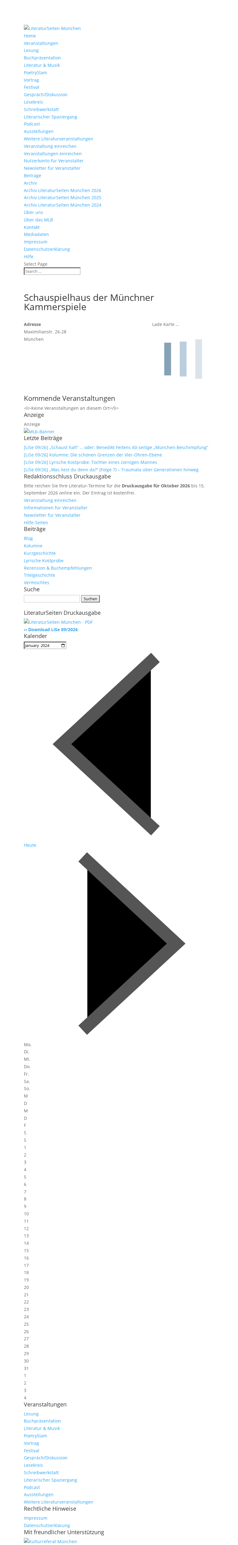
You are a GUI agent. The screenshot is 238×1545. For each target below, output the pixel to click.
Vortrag (31, 80)
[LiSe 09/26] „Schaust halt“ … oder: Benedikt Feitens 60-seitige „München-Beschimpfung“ (116, 447)
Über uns (33, 212)
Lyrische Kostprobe (44, 560)
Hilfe (28, 256)
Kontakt (32, 227)
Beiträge (32, 175)
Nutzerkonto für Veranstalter (54, 161)
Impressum (35, 242)
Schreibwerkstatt (41, 109)
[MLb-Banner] (39, 431)
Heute (30, 845)
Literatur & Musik (42, 65)
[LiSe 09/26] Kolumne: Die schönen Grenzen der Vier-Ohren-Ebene (93, 455)
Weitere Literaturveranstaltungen (58, 139)
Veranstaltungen (41, 43)
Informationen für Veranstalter (56, 508)
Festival (31, 87)
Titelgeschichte (39, 575)
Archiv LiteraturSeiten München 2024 (62, 205)
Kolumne (33, 546)
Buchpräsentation (42, 58)
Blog (28, 538)
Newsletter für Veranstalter (52, 168)
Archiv (30, 183)
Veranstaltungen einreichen (53, 153)
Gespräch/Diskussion (46, 94)
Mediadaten (36, 234)
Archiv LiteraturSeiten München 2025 (62, 197)
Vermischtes (36, 582)
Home (30, 36)
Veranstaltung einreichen (50, 146)
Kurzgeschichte (40, 553)
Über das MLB (38, 220)
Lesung (31, 50)
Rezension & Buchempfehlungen (58, 568)
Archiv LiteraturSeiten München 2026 (62, 190)
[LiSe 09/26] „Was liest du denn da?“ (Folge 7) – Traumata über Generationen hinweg (111, 470)
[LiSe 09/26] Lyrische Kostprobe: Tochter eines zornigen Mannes (90, 462)
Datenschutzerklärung (47, 249)
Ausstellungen (39, 131)
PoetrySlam (35, 72)
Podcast (32, 124)
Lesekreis (33, 102)
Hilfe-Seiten (36, 522)
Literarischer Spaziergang (50, 117)
